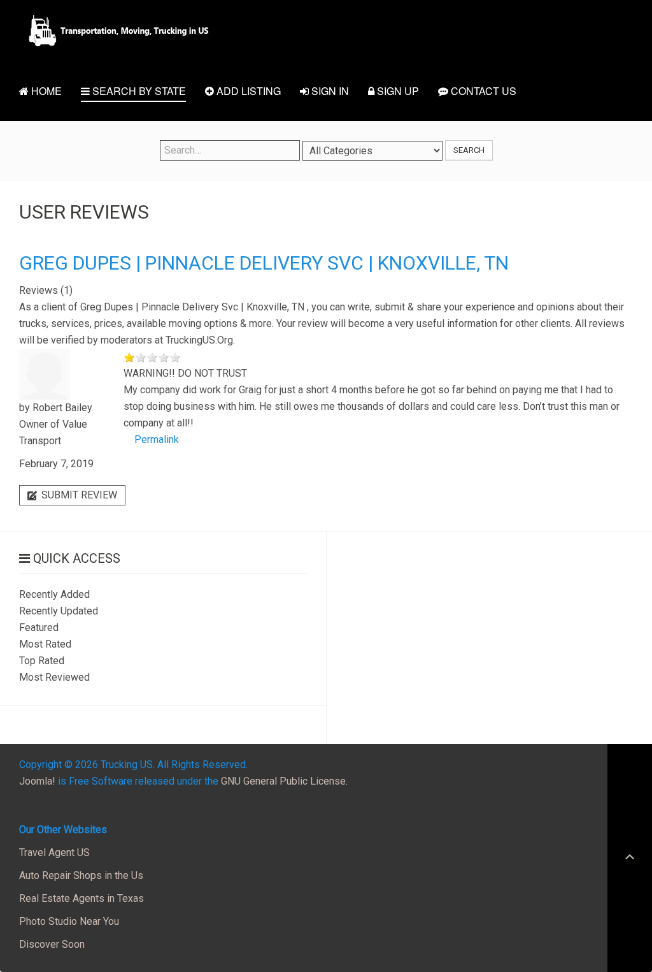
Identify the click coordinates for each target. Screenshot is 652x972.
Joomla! (37, 781)
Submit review (78, 495)
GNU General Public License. (284, 781)
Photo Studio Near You (69, 921)
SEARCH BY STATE (138, 90)
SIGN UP (396, 90)
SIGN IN (329, 90)
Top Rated (41, 661)
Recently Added (54, 594)
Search (469, 150)
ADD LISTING (247, 90)
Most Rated (45, 644)
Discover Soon (52, 944)
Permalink (156, 439)
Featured (39, 627)
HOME (45, 90)
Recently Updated (58, 611)
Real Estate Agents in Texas (81, 898)
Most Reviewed (54, 677)
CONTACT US (482, 90)
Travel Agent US (54, 852)
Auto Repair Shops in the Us (81, 875)
